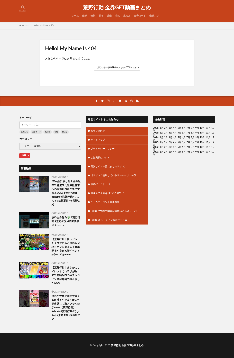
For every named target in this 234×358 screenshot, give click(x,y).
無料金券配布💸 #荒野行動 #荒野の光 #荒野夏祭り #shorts (66, 221)
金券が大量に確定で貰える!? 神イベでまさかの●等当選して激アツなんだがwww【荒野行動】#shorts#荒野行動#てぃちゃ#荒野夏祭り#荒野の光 (66, 307)
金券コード (140, 16)
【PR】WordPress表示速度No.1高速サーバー (115, 211)
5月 (179, 128)
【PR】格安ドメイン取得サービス (109, 220)
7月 (188, 128)
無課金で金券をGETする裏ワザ (107, 193)
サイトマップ (98, 140)
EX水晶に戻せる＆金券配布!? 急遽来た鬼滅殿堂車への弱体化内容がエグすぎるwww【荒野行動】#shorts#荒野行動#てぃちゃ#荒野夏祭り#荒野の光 (66, 193)
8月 (193, 128)
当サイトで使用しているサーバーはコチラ (113, 175)
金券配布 (24, 132)
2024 (155, 137)
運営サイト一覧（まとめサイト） (109, 166)
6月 (184, 128)
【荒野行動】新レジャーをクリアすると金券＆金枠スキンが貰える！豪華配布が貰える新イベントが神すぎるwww (66, 247)
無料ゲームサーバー (101, 184)
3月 (170, 128)
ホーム (75, 16)
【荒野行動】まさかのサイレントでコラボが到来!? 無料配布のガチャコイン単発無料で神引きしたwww (66, 275)
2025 (155, 133)
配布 (101, 16)
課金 (109, 16)
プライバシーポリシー (103, 149)
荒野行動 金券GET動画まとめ (117, 7)
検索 (24, 155)
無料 (92, 16)
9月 (197, 133)
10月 (202, 133)
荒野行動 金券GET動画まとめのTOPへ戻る (117, 67)
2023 (155, 142)
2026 (155, 128)
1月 (161, 128)
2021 (155, 152)
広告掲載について (100, 157)
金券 (84, 16)
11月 (208, 133)
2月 (166, 128)
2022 (155, 147)
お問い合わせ (98, 131)
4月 (175, 128)
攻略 (117, 16)
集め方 (127, 16)
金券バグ (154, 16)
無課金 (64, 132)
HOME (25, 26)
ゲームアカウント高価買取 (105, 202)
